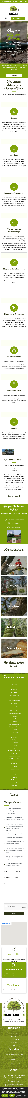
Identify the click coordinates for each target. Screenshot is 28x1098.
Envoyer (14, 913)
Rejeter (12, 1095)
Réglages (22, 1092)
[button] (5, 18)
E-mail (17, 877)
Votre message (8, 884)
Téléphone (7, 877)
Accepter (5, 1095)
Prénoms (17, 871)
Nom (5, 871)
